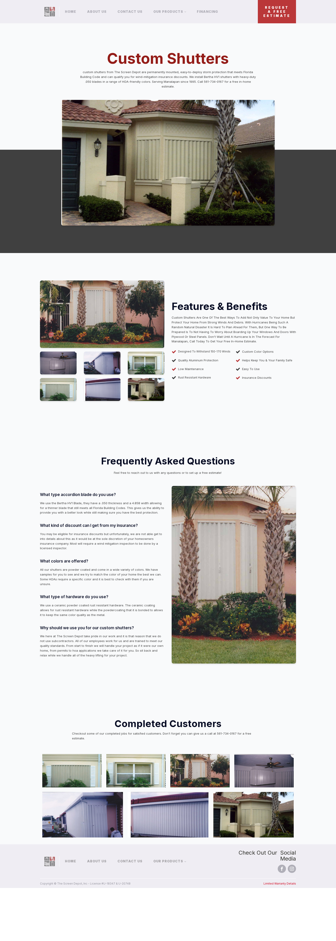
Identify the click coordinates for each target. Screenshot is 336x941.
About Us (97, 11)
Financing (207, 11)
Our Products (168, 11)
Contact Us (129, 11)
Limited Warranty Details (280, 883)
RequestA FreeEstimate (277, 11)
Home (70, 11)
